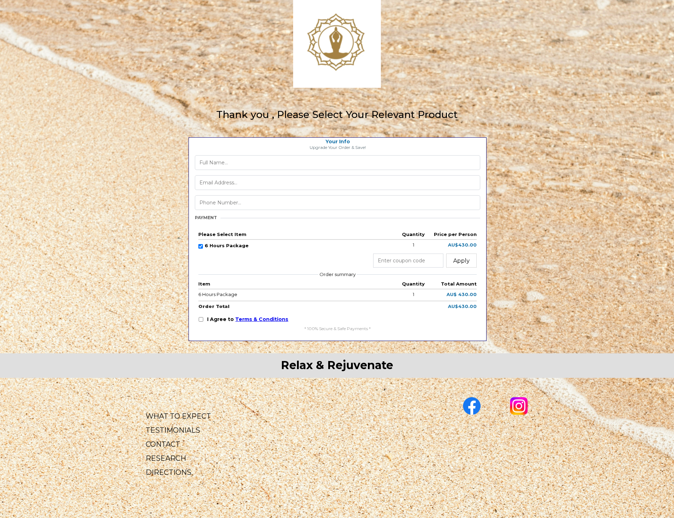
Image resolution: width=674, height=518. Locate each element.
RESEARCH (166, 458)
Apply (461, 260)
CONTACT (163, 444)
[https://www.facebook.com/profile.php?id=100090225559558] (471, 406)
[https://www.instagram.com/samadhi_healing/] (519, 406)
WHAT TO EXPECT (178, 416)
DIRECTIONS (168, 472)
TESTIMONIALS (173, 430)
